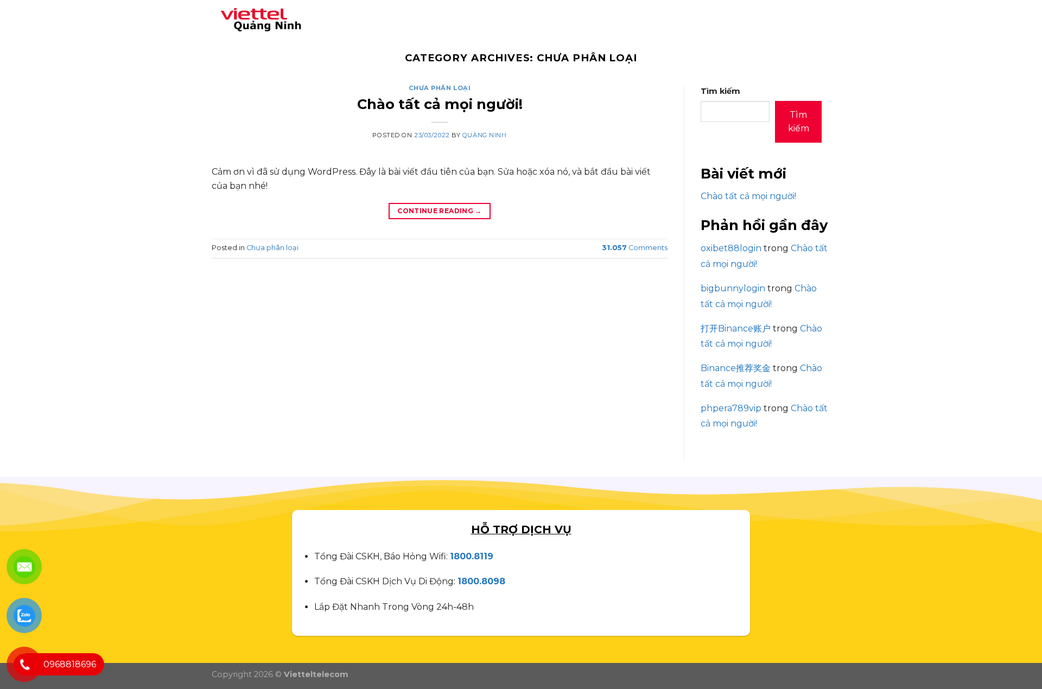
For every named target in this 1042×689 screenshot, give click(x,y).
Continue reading (439, 211)
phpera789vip (731, 408)
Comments (635, 248)
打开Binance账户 (736, 328)
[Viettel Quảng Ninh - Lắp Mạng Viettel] (258, 18)
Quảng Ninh (484, 135)
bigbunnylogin (733, 288)
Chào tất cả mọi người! (440, 103)
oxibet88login (731, 248)
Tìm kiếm (720, 91)
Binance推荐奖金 (736, 368)
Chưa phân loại (440, 88)
